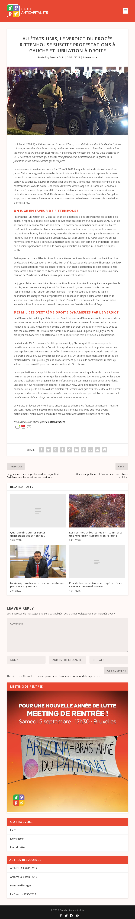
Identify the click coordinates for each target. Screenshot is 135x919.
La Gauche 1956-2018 (23, 894)
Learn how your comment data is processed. (77, 676)
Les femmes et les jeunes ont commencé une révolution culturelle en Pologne (96, 534)
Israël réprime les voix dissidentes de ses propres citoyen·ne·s (36, 585)
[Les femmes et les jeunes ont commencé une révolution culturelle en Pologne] (97, 510)
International (90, 57)
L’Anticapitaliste (55, 422)
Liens (13, 830)
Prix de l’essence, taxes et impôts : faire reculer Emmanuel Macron (95, 584)
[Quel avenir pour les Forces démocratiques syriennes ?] (38, 510)
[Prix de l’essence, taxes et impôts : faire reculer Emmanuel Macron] (97, 561)
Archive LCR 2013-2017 (23, 868)
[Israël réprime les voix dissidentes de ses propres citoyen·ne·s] (38, 561)
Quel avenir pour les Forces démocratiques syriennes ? (28, 534)
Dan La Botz (57, 57)
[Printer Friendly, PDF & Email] (23, 426)
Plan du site (17, 847)
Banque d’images (20, 885)
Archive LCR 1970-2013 (23, 876)
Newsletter (17, 838)
